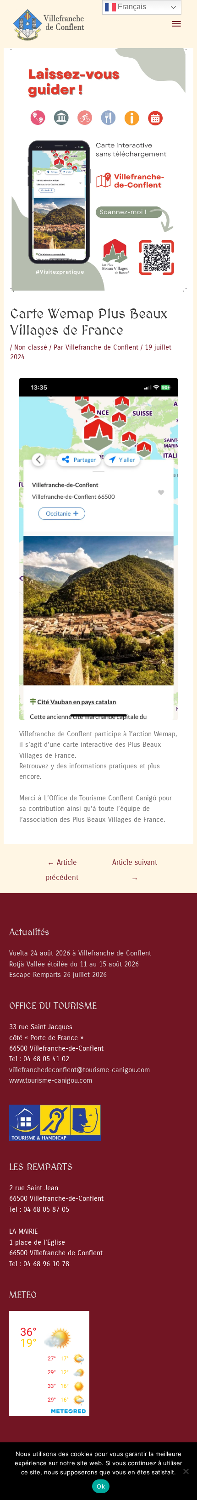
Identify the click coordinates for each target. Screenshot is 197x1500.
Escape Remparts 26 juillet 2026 (58, 975)
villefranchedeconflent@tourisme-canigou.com (79, 1070)
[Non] (185, 1471)
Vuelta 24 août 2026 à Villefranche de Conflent (80, 953)
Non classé (30, 347)
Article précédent (62, 865)
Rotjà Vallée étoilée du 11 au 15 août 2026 (74, 964)
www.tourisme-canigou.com (50, 1081)
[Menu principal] (176, 24)
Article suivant (134, 865)
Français (131, 7)
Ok (101, 1486)
